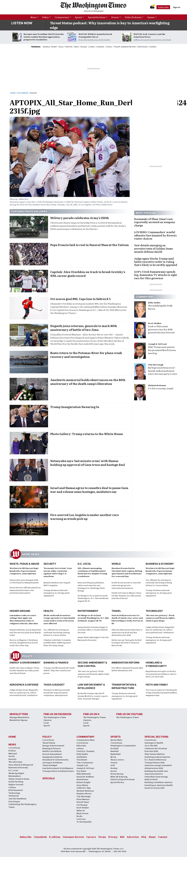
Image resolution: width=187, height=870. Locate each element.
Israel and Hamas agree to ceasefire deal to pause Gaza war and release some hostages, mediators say (89, 490)
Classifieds (40, 837)
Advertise (133, 837)
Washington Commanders (123, 745)
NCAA (113, 756)
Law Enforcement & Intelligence (57, 768)
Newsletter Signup (18, 720)
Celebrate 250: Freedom (156, 748)
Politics (12, 750)
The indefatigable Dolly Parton (160, 307)
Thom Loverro (117, 759)
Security (50, 563)
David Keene (82, 779)
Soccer (113, 771)
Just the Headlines (17, 798)
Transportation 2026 (155, 762)
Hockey (114, 768)
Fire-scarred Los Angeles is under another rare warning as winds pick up (84, 517)
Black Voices (82, 813)
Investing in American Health (159, 785)
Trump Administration (125, 47)
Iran (76, 47)
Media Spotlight (16, 773)
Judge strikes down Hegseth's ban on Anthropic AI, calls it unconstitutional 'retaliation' (24, 692)
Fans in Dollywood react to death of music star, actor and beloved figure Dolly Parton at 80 (127, 619)
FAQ (143, 837)
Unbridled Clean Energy (156, 776)
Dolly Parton (65, 47)
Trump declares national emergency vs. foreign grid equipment (56, 593)
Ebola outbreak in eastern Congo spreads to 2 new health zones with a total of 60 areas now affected (59, 619)
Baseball (114, 751)
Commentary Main (86, 739)
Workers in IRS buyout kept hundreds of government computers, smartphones (24, 571)
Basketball (115, 754)
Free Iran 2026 (151, 751)
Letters (80, 748)
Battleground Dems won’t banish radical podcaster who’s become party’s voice (162, 371)
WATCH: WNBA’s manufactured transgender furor (95, 35)
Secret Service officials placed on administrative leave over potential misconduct (25, 590)
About (152, 837)
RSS (122, 837)
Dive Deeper (14, 801)
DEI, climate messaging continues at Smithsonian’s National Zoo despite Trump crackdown (92, 572)
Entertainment (88, 610)
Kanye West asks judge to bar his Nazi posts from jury (93, 638)
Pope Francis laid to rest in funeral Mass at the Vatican (89, 245)
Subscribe (163, 7)
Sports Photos (117, 782)
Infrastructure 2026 (154, 768)
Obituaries (13, 795)
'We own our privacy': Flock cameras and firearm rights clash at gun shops (93, 674)
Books (79, 816)
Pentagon (143, 47)
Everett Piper (83, 802)
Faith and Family (157, 684)
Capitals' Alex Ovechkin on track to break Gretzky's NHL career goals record (87, 274)
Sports (78, 17)
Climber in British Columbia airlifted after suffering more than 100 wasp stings (57, 643)
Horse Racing (116, 773)
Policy (45, 17)
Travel (116, 610)
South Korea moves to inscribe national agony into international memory (126, 585)
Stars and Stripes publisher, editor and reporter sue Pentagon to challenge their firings (91, 586)
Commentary (62, 17)
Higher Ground (20, 610)
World (116, 563)
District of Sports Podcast (122, 779)
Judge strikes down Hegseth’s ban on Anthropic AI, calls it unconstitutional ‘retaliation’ (160, 630)
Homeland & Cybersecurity (55, 759)
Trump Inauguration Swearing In (74, 407)
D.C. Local (84, 563)
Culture (12, 787)
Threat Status (48, 742)
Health (48, 610)
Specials (48, 778)
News (33, 17)
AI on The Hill (151, 745)
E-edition (54, 837)
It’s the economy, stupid (160, 388)
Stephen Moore (84, 793)
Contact (162, 837)
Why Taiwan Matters (155, 754)
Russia (84, 47)
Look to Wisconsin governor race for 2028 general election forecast (161, 329)
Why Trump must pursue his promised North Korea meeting (162, 350)
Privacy (113, 837)
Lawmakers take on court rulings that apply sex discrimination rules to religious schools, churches (24, 619)
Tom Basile (82, 759)
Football (114, 748)
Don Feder (81, 771)
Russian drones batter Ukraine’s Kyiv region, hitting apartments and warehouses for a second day (127, 572)
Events (115, 17)
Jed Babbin (82, 756)
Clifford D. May (84, 787)
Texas (109, 47)
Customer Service (73, 837)
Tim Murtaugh (155, 364)
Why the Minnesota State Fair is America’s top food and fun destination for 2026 (127, 632)
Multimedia (22, 93)
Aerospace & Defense (24, 684)
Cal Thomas (82, 804)
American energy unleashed (158, 765)
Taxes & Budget (54, 684)
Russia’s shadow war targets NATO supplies (57, 584)
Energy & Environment (25, 662)
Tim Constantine (85, 762)
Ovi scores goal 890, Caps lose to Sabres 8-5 (80, 299)
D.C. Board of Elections (155, 759)
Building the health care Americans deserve (156, 772)
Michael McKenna (157, 385)
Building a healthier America (158, 782)
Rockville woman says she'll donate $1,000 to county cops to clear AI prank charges (93, 696)
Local (46, 722)
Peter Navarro (83, 799)
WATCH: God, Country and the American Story (149, 35)
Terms (102, 837)
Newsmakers (14, 775)
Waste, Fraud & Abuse (24, 563)
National (12, 753)
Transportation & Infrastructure (58, 771)
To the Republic (84, 821)
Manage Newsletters (19, 717)
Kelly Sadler (154, 302)
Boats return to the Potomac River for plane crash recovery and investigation (86, 355)
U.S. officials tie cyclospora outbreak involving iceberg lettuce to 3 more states (159, 582)
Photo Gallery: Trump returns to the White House (86, 434)
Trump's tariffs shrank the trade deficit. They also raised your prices (59, 670)
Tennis (113, 762)
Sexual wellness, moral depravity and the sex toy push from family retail (25, 632)
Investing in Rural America (157, 756)
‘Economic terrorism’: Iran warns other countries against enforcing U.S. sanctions (58, 572)
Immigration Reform (125, 662)
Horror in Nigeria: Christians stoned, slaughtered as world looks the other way (24, 643)
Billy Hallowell (84, 773)
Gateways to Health (154, 742)
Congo (153, 47)
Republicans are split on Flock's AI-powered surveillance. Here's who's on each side (161, 674)
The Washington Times (55, 717)
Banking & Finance (56, 662)
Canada (100, 47)
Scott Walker (155, 323)
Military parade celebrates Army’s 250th (79, 218)
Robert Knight (83, 782)
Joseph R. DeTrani (157, 343)
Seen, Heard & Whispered (20, 764)
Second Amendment (52, 754)
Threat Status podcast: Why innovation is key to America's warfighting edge (109, 25)
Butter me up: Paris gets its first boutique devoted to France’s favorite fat (127, 643)
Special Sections (96, 17)
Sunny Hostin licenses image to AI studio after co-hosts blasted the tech (93, 630)
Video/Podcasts (133, 17)
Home (13, 93)
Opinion (48, 720)
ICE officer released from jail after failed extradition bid (127, 669)
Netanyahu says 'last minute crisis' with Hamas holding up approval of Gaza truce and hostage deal (87, 463)
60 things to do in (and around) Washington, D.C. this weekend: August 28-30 (93, 598)
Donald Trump (50, 47)
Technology (154, 610)
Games (151, 17)
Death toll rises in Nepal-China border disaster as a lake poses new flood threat (126, 595)
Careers (91, 837)
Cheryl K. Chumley (85, 751)
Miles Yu (81, 810)
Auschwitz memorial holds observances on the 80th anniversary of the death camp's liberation (87, 382)
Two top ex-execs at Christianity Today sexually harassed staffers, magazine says (161, 692)
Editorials (81, 745)
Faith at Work (151, 779)
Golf (112, 765)
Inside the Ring (15, 781)
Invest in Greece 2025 (155, 787)
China (92, 47)
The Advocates (15, 761)
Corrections (14, 747)
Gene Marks (82, 785)
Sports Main (116, 739)
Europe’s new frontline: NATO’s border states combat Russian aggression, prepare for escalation (44, 37)
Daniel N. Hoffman (85, 776)
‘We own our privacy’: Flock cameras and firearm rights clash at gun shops (160, 618)
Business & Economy (160, 563)
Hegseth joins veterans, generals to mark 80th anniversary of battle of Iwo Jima (83, 328)
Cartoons (81, 819)
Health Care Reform (51, 751)
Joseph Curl (82, 765)
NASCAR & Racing (118, 776)
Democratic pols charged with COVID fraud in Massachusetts (24, 581)
